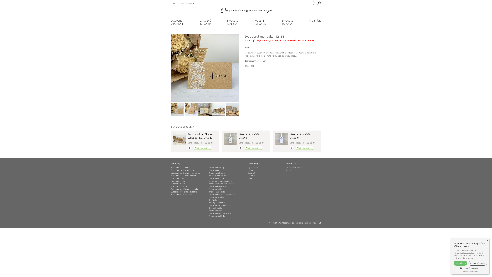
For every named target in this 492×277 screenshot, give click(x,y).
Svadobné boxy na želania (220, 205)
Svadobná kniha (216, 170)
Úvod (173, 3)
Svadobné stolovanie (259, 22)
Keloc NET (317, 223)
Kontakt (190, 3)
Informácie (314, 20)
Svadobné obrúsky (217, 173)
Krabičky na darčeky (217, 175)
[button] (470, 268)
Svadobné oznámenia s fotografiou (185, 173)
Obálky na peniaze (217, 202)
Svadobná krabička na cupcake (184, 192)
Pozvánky (213, 200)
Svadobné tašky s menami (220, 213)
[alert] (470, 256)
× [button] (487, 240)
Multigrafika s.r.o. (289, 223)
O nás (181, 3)
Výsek (250, 178)
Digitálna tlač (253, 167)
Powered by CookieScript (470, 272)
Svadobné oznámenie (177, 22)
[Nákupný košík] (319, 3)
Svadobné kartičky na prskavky (221, 194)
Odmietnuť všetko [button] (477, 263)
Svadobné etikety (216, 189)
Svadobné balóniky (217, 216)
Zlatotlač (251, 173)
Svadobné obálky (178, 178)
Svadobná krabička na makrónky (184, 189)
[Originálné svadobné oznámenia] (246, 10)
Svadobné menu (178, 183)
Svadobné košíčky (216, 167)
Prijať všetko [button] (460, 263)
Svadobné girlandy (216, 178)
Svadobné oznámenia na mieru (184, 175)
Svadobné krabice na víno (181, 194)
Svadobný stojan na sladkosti (221, 183)
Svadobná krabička (179, 186)
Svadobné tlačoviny (205, 22)
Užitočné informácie (294, 167)
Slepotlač (251, 175)
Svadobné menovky (179, 181)
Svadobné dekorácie (217, 186)
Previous (174, 69)
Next (235, 69)
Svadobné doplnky (287, 22)
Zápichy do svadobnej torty (220, 181)
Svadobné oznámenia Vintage (183, 170)
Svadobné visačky (216, 197)
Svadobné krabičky (232, 22)
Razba (250, 170)
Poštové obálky (215, 208)
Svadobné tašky (215, 210)
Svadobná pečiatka (217, 192)
